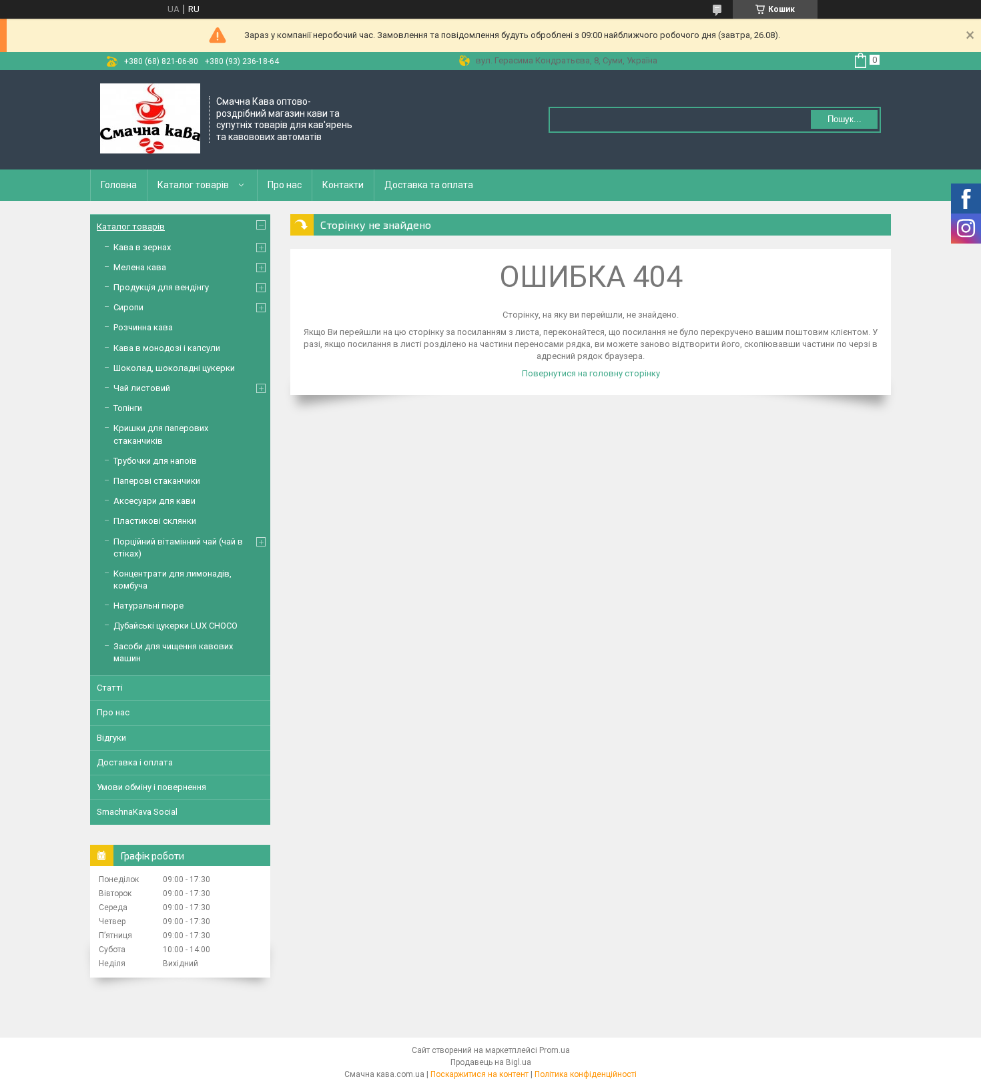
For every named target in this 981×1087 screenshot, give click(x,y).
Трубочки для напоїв (155, 461)
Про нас (285, 184)
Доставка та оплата (428, 184)
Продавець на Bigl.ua (490, 1062)
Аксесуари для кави (154, 501)
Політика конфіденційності (586, 1074)
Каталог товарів (193, 184)
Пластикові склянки (154, 521)
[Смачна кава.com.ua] (150, 119)
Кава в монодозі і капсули (166, 348)
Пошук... (845, 119)
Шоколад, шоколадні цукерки (174, 368)
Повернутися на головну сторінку (591, 373)
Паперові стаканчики (156, 481)
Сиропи (128, 307)
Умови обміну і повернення (151, 787)
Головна (119, 184)
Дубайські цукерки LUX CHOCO (175, 626)
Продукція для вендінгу (161, 287)
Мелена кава (139, 267)
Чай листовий (141, 388)
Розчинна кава (143, 327)
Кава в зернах (142, 247)
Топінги (127, 408)
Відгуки (111, 738)
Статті (110, 688)
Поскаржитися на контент (479, 1074)
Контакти (343, 184)
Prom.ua (554, 1050)
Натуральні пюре (148, 606)
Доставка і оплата (135, 762)
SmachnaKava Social (137, 812)
